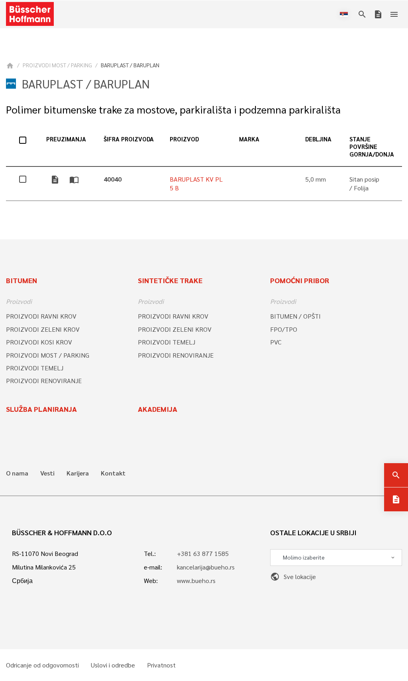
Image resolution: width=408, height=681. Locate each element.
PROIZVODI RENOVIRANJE (44, 380)
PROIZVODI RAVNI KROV (41, 316)
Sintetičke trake (170, 280)
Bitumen (21, 280)
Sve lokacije (293, 576)
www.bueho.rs (196, 580)
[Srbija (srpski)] (345, 14)
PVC (275, 342)
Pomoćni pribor (299, 280)
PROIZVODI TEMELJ (34, 368)
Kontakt (113, 473)
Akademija (157, 408)
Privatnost (161, 665)
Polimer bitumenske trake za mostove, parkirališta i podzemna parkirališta (173, 109)
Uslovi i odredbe (113, 665)
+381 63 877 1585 (203, 553)
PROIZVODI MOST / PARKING (57, 64)
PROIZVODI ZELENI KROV (43, 329)
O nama (17, 473)
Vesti (47, 473)
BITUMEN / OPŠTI (295, 316)
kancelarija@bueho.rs (206, 567)
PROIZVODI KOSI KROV (39, 342)
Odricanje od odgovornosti (42, 665)
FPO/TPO (283, 329)
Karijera (78, 473)
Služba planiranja (41, 408)
